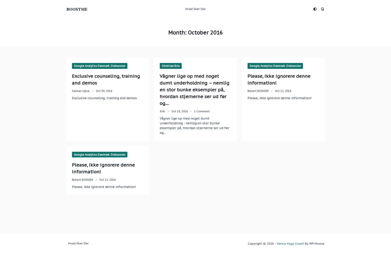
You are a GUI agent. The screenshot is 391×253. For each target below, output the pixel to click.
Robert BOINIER (258, 91)
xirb (162, 111)
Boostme (77, 9)
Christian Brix (171, 65)
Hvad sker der (195, 9)
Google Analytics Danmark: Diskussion (99, 65)
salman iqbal (81, 91)
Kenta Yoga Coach (290, 243)
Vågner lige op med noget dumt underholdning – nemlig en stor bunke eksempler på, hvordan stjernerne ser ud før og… (194, 89)
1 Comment (202, 111)
